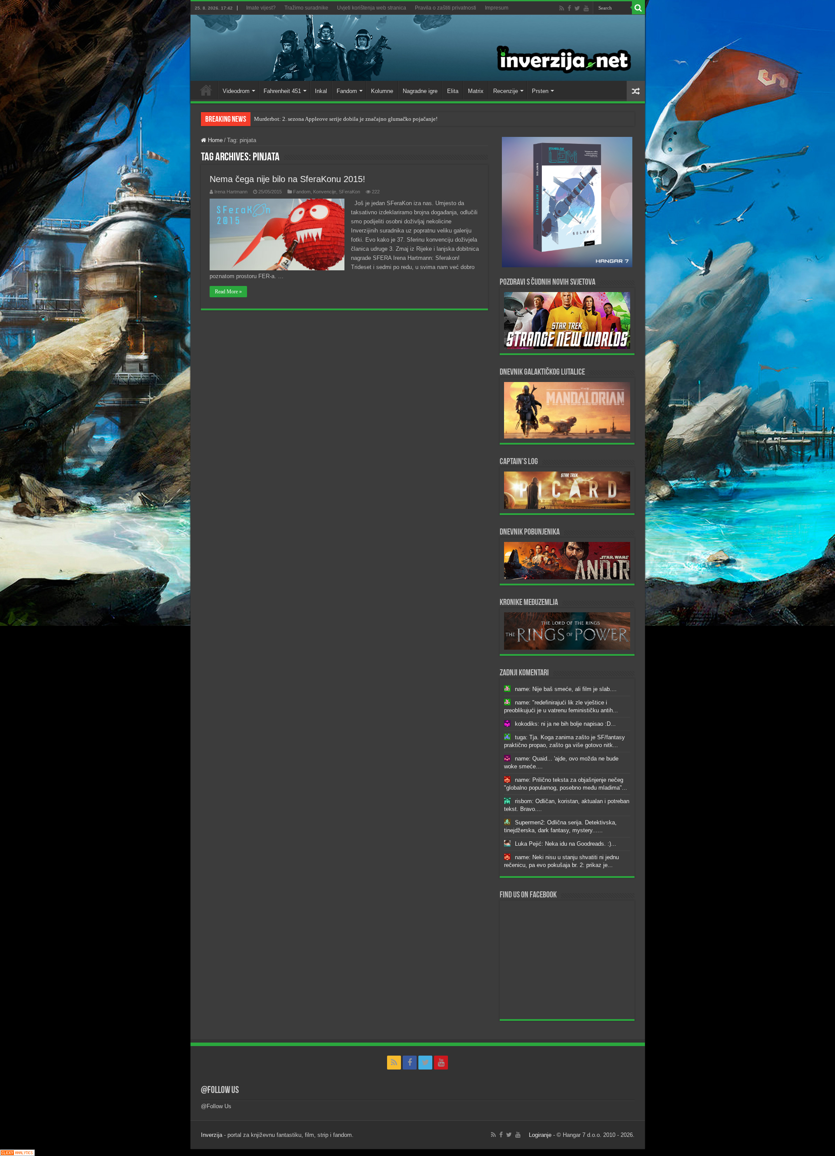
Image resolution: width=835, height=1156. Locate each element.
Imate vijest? (261, 8)
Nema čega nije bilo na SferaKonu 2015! (287, 179)
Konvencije (324, 191)
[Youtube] (586, 8)
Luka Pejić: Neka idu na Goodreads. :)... (565, 843)
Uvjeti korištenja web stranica (371, 8)
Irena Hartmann (230, 191)
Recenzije (505, 91)
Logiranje (540, 1135)
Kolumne (382, 91)
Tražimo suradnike (306, 8)
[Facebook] (569, 8)
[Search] (638, 7)
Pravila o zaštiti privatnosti (445, 8)
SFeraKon (349, 191)
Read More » (228, 292)
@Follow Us (220, 1091)
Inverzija (211, 1135)
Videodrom (236, 91)
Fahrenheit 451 (282, 91)
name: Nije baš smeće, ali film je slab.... (566, 689)
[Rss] (561, 8)
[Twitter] (577, 8)
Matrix (476, 91)
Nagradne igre (420, 91)
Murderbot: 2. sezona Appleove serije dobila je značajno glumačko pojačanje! (346, 119)
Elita (452, 91)
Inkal (321, 91)
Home (206, 90)
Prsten (540, 91)
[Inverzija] (417, 48)
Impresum (496, 8)
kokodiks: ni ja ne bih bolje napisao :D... (565, 724)
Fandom (347, 91)
